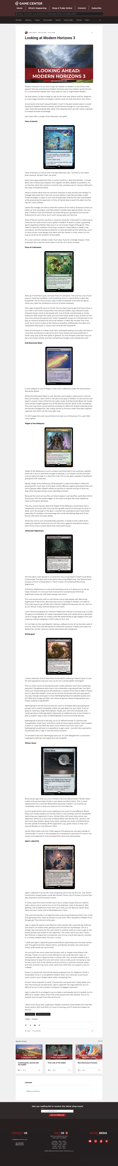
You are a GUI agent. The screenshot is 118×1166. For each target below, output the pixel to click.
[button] (37, 8)
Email (42, 1108)
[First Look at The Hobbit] (59, 1052)
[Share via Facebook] (26, 1025)
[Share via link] (39, 1025)
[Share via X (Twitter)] (30, 1025)
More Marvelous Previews (87, 1063)
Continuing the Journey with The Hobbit (28, 1064)
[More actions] (92, 32)
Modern (27, 1019)
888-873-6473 (20, 1144)
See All (100, 1041)
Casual (37, 20)
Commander (47, 20)
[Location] (67, 1133)
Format (79, 20)
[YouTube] (106, 1141)
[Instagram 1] (95, 1141)
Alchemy (28, 20)
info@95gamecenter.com (19, 1139)
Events (58, 20)
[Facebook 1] (101, 1141)
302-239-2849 (20, 1143)
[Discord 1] (90, 1141)
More (87, 20)
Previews (35, 1019)
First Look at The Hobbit (57, 1063)
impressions (30, 1014)
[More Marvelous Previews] (89, 1052)
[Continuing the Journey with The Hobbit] (29, 1052)
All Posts (18, 20)
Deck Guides (68, 20)
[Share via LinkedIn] (35, 1025)
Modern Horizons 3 (43, 1014)
